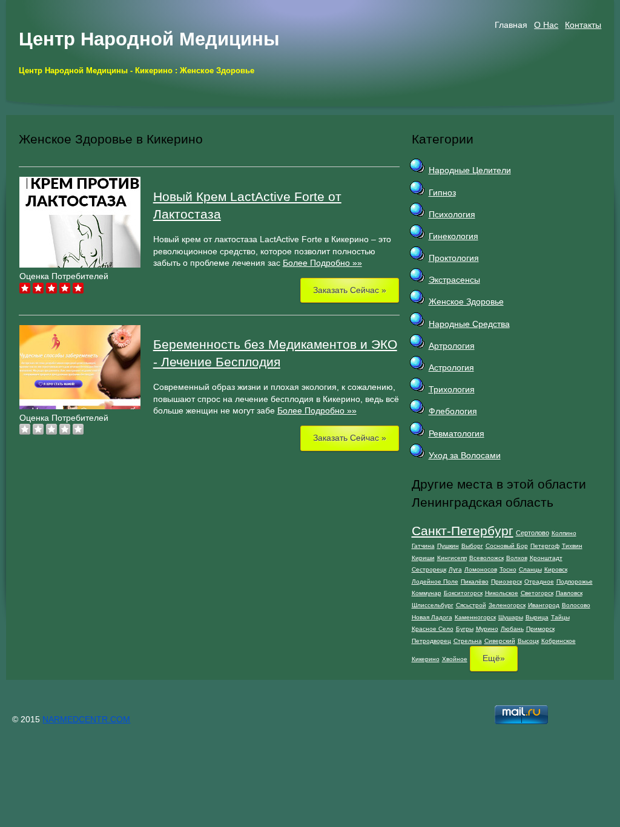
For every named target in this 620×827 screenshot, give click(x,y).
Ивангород (543, 605)
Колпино (564, 533)
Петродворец (431, 641)
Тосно (508, 569)
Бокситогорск (463, 593)
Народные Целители (470, 170)
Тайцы (560, 617)
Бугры (464, 628)
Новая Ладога (432, 617)
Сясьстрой (471, 605)
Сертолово (532, 532)
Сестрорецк (429, 569)
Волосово (576, 605)
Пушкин (448, 545)
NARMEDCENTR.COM (86, 719)
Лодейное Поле (435, 581)
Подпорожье (574, 581)
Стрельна (467, 641)
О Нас (546, 25)
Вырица (537, 617)
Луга (455, 569)
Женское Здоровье (466, 301)
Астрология (451, 367)
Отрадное (539, 581)
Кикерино (426, 659)
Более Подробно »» (322, 263)
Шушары (510, 617)
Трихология (452, 389)
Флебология (453, 411)
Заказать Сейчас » (349, 290)
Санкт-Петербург (462, 531)
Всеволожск (486, 558)
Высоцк (528, 641)
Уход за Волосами (465, 455)
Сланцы (530, 569)
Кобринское (558, 641)
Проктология (454, 258)
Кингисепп (452, 558)
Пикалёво (475, 581)
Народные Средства (469, 324)
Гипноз (442, 192)
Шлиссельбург (432, 605)
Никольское (501, 593)
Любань (512, 628)
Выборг (472, 545)
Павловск (569, 593)
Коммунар (426, 593)
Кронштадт (546, 558)
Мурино (487, 628)
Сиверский (499, 641)
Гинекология (453, 236)
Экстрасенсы (454, 280)
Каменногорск (475, 617)
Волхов (516, 558)
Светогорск (537, 593)
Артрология (452, 346)
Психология (452, 214)
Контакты (583, 25)
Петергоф (544, 545)
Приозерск (506, 581)
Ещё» (494, 658)
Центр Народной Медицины (149, 39)
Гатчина (423, 545)
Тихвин (572, 545)
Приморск (540, 628)
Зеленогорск (507, 605)
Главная (511, 25)
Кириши (423, 558)
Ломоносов (480, 569)
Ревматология (456, 433)
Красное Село (432, 628)
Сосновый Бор (507, 545)
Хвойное (454, 659)
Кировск (555, 569)
